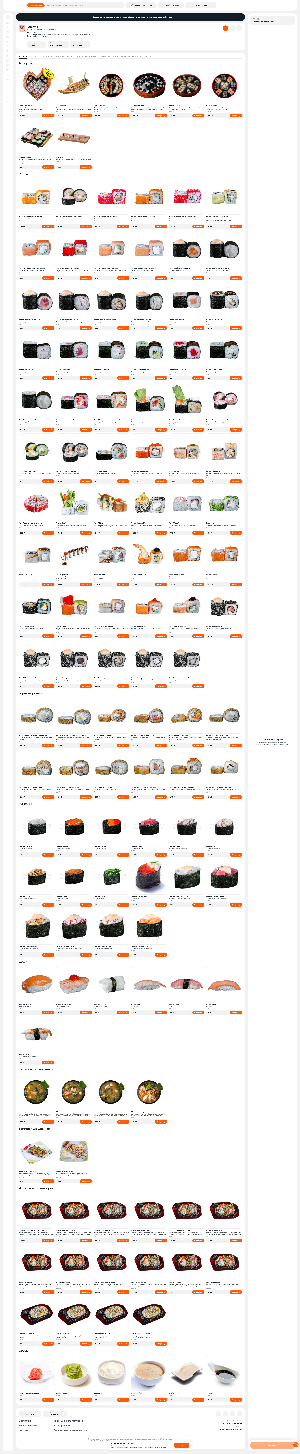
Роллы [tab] (33, 56)
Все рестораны (36, 5)
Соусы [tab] (148, 56)
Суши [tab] (69, 56)
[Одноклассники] (232, 1413)
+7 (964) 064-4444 (232, 1423)
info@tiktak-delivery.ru (231, 1429)
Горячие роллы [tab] (46, 56)
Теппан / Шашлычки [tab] (108, 56)
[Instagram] (239, 1413)
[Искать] (121, 5)
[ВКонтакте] (218, 1413)
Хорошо (181, 1445)
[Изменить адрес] (291, 19)
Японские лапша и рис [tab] (131, 56)
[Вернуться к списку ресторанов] (8, 17)
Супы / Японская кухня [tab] (85, 56)
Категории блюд (62, 1425)
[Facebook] (225, 1413)
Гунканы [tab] (60, 56)
